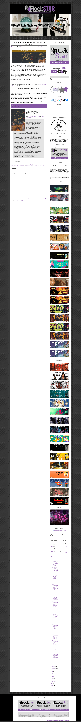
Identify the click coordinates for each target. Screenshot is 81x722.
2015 (52, 559)
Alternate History (26, 46)
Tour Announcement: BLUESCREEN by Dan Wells (55, 593)
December (54, 561)
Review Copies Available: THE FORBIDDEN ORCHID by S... (55, 632)
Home (14, 38)
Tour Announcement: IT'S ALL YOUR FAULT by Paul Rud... (55, 636)
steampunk (37, 47)
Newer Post (13, 198)
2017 (52, 556)
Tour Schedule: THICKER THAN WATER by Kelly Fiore (55, 569)
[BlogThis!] (16, 161)
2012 (52, 686)
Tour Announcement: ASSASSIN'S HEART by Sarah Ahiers (55, 620)
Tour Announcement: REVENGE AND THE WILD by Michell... (55, 610)
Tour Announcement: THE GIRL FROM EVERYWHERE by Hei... (55, 587)
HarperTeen (13, 47)
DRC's (58, 38)
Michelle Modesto (20, 47)
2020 (52, 551)
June (53, 673)
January (53, 681)
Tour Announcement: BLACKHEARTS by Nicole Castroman (55, 604)
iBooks (42, 116)
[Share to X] (17, 161)
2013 (52, 685)
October (53, 666)
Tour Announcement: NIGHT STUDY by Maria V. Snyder (55, 649)
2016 (52, 558)
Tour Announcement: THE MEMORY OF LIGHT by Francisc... (55, 643)
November (54, 664)
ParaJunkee (65, 552)
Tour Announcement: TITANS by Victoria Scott (55, 581)
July (52, 671)
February (54, 679)
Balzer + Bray (32, 46)
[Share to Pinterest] (19, 161)
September (54, 668)
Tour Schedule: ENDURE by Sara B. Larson (55, 572)
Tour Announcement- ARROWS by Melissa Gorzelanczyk (55, 655)
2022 (52, 548)
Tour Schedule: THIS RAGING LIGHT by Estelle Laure (55, 564)
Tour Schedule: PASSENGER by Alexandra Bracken (54, 577)
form (26, 85)
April (53, 676)
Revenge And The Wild (31, 47)
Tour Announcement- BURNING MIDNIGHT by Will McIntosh (55, 660)
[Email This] (15, 161)
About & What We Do (24, 38)
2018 (52, 554)
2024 (52, 544)
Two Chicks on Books (57, 166)
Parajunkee (52, 720)
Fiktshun (65, 547)
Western (40, 47)
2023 (52, 546)
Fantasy (39, 46)
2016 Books (22, 46)
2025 (52, 543)
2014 (52, 683)
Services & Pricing (37, 38)
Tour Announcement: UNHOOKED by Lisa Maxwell (55, 626)
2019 (52, 553)
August (53, 669)
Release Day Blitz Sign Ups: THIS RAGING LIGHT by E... (55, 616)
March (53, 678)
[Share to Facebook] (18, 161)
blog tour (36, 46)
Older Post (45, 198)
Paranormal (25, 47)
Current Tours (49, 38)
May (53, 674)
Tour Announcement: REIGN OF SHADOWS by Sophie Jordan (55, 597)
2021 (52, 549)
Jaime (65, 549)
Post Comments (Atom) (20, 200)
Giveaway (42, 46)
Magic (16, 47)
